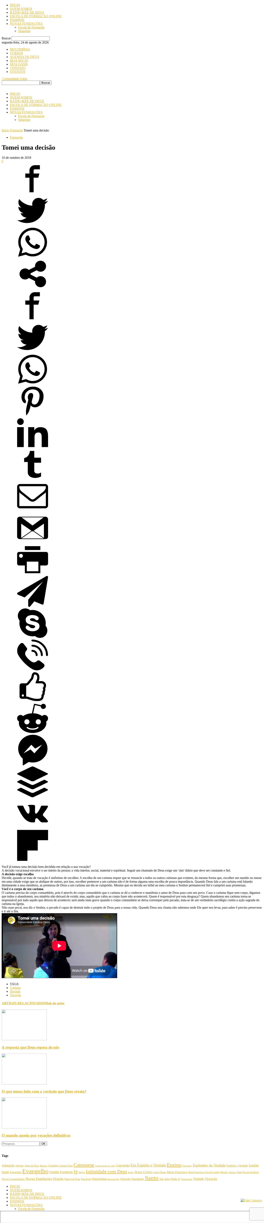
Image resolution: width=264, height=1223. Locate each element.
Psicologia (86, 1179)
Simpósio (24, 31)
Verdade (198, 1179)
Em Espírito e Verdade (148, 1165)
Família (54, 1172)
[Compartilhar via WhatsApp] (33, 256)
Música (232, 1172)
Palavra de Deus (72, 1179)
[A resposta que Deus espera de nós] (24, 1039)
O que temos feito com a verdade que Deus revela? (44, 1091)
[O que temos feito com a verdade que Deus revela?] (24, 1083)
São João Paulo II (169, 1179)
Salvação (125, 1179)
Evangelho (35, 1171)
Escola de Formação (31, 27)
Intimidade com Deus (106, 1171)
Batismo (43, 1165)
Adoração (8, 1165)
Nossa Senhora (251, 1172)
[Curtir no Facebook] (33, 701)
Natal (239, 1172)
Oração (58, 1179)
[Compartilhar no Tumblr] (33, 479)
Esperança (187, 1166)
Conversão (123, 1165)
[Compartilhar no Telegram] (33, 605)
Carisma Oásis (66, 1165)
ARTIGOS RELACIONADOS (23, 1003)
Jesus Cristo (143, 1172)
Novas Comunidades (13, 1179)
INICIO (15, 5)
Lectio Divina (159, 1172)
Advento (19, 1165)
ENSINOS (17, 20)
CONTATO (18, 68)
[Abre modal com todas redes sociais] (33, 288)
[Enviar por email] (33, 510)
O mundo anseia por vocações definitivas (36, 1135)
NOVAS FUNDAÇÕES (26, 23)
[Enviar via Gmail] (33, 542)
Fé (76, 1171)
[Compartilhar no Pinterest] (33, 415)
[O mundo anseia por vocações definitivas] (24, 1127)
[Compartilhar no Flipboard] (33, 859)
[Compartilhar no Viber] (33, 669)
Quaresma (99, 1179)
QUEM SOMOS (21, 9)
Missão (224, 1172)
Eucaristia (15, 1172)
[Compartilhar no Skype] (33, 637)
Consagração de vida (105, 1165)
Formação (16, 130)
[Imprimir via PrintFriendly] (33, 574)
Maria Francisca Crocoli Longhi (203, 1172)
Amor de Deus (32, 1165)
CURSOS (16, 53)
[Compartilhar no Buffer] (33, 796)
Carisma (15, 987)
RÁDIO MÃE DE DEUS (27, 12)
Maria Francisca (177, 1172)
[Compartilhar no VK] (33, 828)
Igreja (82, 1172)
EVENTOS (17, 71)
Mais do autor (55, 1003)
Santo (152, 1178)
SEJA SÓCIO (19, 60)
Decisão (15, 991)
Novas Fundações (39, 1179)
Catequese (84, 1165)
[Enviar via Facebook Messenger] (33, 764)
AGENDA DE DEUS (24, 57)
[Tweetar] (33, 225)
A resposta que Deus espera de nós (30, 1047)
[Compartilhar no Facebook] (33, 193)
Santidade (137, 1179)
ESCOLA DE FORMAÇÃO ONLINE (36, 16)
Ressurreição (113, 1179)
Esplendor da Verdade (209, 1165)
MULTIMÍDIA (20, 49)
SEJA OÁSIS (19, 64)
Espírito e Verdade (237, 1165)
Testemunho (186, 1179)
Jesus (131, 1172)
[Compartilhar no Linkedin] (33, 447)
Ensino (174, 1165)
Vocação (15, 995)
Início (5, 130)
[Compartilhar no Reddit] (33, 732)
